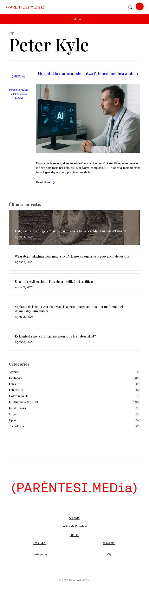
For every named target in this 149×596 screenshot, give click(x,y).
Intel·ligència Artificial (23, 402)
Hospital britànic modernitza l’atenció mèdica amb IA (88, 73)
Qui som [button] (74, 517)
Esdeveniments (19, 396)
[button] (140, 7)
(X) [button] (109, 554)
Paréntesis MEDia (18, 89)
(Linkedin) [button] (109, 542)
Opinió (13, 420)
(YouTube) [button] (39, 542)
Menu (77, 19)
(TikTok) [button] (74, 534)
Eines (12, 384)
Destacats (15, 378)
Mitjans (14, 414)
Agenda (14, 372)
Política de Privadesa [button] (74, 526)
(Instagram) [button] (40, 554)
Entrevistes (16, 390)
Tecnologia (16, 426)
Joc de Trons (17, 408)
